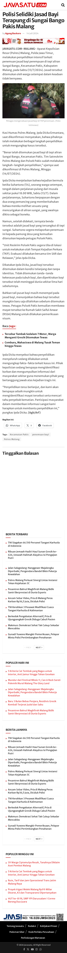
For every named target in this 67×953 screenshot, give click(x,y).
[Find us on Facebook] (24, 949)
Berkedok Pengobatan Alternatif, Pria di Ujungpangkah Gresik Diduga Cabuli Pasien (31, 618)
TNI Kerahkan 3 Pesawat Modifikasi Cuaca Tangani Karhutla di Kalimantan (31, 609)
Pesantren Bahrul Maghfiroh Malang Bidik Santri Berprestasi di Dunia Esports (31, 591)
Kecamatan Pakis (19, 434)
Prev (28, 647)
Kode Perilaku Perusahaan (41, 932)
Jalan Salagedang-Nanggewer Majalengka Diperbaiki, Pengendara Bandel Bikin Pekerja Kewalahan (32, 571)
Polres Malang (12, 439)
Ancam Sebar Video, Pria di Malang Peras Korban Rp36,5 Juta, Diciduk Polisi (30, 600)
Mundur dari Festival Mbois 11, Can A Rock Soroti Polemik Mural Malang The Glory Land (34, 682)
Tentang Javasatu (15, 926)
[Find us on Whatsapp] (41, 949)
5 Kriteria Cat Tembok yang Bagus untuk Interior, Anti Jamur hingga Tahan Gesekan (31, 673)
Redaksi (32, 926)
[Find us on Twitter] (28, 949)
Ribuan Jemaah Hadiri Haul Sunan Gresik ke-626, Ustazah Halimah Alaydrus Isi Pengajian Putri (32, 554)
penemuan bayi (40, 434)
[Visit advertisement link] (33, 41)
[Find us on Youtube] (32, 949)
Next (38, 647)
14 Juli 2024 (33, 33)
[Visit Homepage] (24, 5)
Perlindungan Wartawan (33, 937)
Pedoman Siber (16, 932)
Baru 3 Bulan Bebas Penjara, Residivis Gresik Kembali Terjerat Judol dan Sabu (32, 703)
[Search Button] (63, 5)
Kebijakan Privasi (48, 926)
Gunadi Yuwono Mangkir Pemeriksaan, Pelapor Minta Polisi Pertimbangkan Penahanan (33, 636)
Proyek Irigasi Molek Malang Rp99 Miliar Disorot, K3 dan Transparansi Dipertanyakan (32, 891)
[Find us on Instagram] (36, 949)
